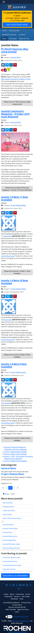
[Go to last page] (18, 488)
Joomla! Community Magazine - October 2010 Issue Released (15, 114)
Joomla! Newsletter (9, 540)
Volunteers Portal (9, 569)
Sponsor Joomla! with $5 (17, 607)
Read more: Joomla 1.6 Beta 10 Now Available (17, 356)
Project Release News (18, 205)
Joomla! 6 (22, 35)
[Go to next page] (14, 488)
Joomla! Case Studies (10, 528)
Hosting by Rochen (17, 632)
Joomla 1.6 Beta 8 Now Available (15, 452)
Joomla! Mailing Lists (10, 536)
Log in (17, 612)
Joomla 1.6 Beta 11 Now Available (14, 198)
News (4, 39)
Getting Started (8, 507)
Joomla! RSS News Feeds (11, 544)
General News (16, 57)
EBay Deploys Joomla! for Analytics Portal (15, 79)
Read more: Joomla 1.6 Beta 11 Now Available (17, 272)
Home (4, 31)
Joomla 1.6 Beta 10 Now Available (14, 282)
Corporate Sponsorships (11, 557)
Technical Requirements (11, 548)
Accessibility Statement (11, 603)
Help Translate (10, 609)
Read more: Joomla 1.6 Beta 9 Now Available (17, 439)
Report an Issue (23, 609)
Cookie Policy (17, 605)
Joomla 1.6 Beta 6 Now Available (15, 461)
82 (10, 488)
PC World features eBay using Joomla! (14, 50)
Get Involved (7, 514)
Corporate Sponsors (10, 561)
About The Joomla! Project (12, 518)
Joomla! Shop (7, 532)
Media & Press (24, 39)
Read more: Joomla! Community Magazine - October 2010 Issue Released (17, 189)
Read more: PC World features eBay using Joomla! (17, 103)
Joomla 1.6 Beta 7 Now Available (15, 454)
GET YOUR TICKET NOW (17, 24)
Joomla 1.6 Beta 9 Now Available (14, 365)
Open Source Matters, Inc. (21, 621)
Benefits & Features (9, 35)
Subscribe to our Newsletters (15, 575)
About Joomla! (14, 31)
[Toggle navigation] (3, 2)
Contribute (13, 39)
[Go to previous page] (6, 488)
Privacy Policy (26, 603)
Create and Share (9, 510)
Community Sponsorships (12, 565)
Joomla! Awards (8, 525)
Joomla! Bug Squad (8, 256)
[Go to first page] (3, 488)
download (7, 236)
